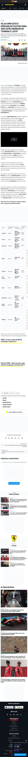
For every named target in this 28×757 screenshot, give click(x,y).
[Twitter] (9, 438)
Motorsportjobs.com (14, 726)
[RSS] (20, 714)
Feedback (14, 735)
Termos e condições (10, 750)
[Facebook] (6, 438)
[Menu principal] (2, 5)
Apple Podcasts (7, 402)
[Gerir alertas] (22, 438)
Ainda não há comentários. (14, 462)
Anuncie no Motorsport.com (14, 738)
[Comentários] (25, 40)
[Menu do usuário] (25, 4)
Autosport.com (14, 728)
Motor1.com (14, 723)
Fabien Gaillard (4, 39)
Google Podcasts (7, 404)
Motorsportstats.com (14, 730)
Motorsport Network (11, 753)
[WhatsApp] (12, 438)
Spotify (5, 398)
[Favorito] (22, 40)
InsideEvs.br (14, 721)
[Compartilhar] (19, 40)
